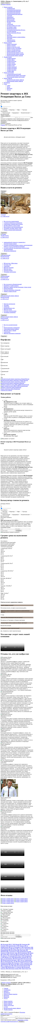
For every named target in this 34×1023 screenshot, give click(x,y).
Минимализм (4, 362)
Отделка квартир (11, 31)
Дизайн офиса (11, 60)
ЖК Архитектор (25, 963)
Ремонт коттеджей (9, 72)
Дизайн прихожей (12, 67)
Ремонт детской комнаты (13, 50)
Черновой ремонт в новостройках (16, 37)
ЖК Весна (13, 948)
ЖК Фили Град (12, 964)
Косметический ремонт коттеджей (16, 75)
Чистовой (9, 38)
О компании (7, 990)
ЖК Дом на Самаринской (25, 960)
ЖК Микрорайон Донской (19, 957)
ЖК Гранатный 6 (26, 947)
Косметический (11, 21)
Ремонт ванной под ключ (14, 51)
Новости (6, 991)
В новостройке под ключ (13, 25)
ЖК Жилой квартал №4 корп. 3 (9, 960)
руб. (2, 519)
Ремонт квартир (8, 7)
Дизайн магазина (11, 69)
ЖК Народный (17, 958)
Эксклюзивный (11, 41)
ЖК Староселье (11, 954)
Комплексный (11, 18)
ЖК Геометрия (23, 944)
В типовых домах (11, 27)
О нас (5, 84)
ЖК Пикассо (20, 945)
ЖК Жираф (16, 944)
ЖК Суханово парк (6, 965)
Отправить (3, 122)
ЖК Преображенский (23, 951)
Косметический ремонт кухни (15, 52)
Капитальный (10, 20)
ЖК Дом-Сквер (21, 950)
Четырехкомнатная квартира (14, 14)
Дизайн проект (8, 57)
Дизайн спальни (11, 64)
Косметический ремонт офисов (15, 79)
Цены (8, 87)
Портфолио (7, 82)
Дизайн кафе (10, 71)
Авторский (10, 24)
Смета (8, 85)
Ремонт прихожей (12, 44)
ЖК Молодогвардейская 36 (23, 961)
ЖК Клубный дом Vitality (22, 954)
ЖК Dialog (30, 953)
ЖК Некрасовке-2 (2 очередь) (13, 967)
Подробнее (3, 232)
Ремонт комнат (8, 42)
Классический (4, 356)
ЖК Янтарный (5, 944)
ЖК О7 (11, 944)
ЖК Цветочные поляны (12, 968)
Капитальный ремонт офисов (15, 81)
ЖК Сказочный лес (11, 951)
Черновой (9, 35)
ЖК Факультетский (26, 958)
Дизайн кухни (11, 65)
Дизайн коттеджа (11, 61)
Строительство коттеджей (14, 74)
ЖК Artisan (4, 954)
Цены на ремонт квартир (10, 994)
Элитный (9, 15)
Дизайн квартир (11, 58)
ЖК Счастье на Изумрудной (24, 964)
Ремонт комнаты (8, 1002)
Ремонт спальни (11, 45)
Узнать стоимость (5, 2)
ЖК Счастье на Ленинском (23, 948)
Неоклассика (4, 365)
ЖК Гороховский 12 (11, 945)
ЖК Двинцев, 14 (16, 963)
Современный (4, 371)
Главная (3, 125)
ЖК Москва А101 (7, 957)
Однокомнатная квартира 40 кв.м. (16, 30)
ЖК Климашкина (22, 953)
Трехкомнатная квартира (13, 12)
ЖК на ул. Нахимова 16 (15, 947)
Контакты (9, 88)
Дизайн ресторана (12, 68)
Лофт (2, 359)
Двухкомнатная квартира (13, 11)
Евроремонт (10, 17)
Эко (2, 377)
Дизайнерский (11, 8)
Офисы (3, 192)
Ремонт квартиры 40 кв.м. (14, 32)
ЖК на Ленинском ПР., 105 (8, 961)
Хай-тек (3, 374)
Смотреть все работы (6, 390)
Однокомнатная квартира (14, 10)
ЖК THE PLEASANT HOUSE (19, 965)
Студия (9, 34)
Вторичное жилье (12, 28)
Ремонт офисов (8, 78)
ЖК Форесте (18, 955)
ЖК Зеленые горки (12, 953)
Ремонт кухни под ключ (13, 47)
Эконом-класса (11, 40)
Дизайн (9, 22)
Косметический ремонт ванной (15, 54)
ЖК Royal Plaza (13, 950)
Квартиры (3, 191)
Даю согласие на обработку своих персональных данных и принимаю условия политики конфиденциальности (17, 119)
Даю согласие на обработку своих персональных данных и (15, 1020)
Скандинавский (5, 368)
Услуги (9, 89)
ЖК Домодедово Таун (25, 968)
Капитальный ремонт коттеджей (16, 77)
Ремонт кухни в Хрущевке (14, 48)
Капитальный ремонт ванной (15, 55)
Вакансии (6, 997)
